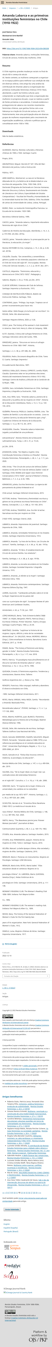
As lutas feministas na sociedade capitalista (27, 1129)
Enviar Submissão (12, 1209)
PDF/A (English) (11, 944)
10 (14, 1192)
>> (40, 1192)
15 (27, 1192)
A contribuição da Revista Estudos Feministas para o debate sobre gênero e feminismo (27, 1148)
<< (3, 1192)
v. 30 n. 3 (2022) (24, 8)
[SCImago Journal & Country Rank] (18, 1292)
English (7, 1224)
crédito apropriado (30, 1066)
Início (4, 8)
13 (22, 1192)
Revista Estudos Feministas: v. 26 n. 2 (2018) (25, 1107)
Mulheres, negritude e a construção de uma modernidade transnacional (27, 1112)
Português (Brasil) (11, 1231)
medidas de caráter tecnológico (16, 1083)
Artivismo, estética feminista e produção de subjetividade (25, 1105)
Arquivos (12, 8)
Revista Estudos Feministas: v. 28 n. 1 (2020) (27, 1132)
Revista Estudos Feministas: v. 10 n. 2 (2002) (25, 1158)
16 (29, 1192)
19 (36, 1192)
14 (24, 1192)
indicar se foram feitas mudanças (25, 1069)
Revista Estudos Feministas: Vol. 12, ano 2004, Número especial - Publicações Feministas (28, 1151)
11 (17, 1192)
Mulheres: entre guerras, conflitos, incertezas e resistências (24, 1166)
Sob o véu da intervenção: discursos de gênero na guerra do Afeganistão (28, 1182)
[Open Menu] (2, 2)
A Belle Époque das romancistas (35, 1155)
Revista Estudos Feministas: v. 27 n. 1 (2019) (25, 1116)
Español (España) (11, 1228)
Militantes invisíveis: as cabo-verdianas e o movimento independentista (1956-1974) (25, 1138)
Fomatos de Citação (11, 976)
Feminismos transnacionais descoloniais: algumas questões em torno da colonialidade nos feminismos (26, 1121)
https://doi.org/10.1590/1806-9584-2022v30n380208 (28, 48)
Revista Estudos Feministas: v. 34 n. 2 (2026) (24, 1169)
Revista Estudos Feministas (16, 2)
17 (31, 1192)
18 (34, 1192)
